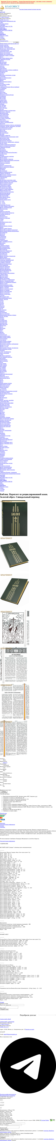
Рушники (2, 350)
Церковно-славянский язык (7, 94)
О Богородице (3, 177)
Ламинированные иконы (6, 285)
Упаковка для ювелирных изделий (8, 391)
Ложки (1, 399)
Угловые (2, 319)
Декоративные (3, 359)
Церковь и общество (5, 135)
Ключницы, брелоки (5, 417)
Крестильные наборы (5, 337)
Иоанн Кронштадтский (6, 264)
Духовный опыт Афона (6, 188)
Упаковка (2, 437)
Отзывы (2, 1002)
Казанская (2, 233)
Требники (2, 89)
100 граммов (3, 363)
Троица (2, 456)
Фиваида (2, 372)
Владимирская (3, 232)
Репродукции (3, 131)
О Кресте (2, 178)
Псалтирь (2, 67)
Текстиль (2, 306)
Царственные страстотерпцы (7, 273)
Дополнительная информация (7, 841)
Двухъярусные (3, 321)
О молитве (2, 76)
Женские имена (4, 277)
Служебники (3, 88)
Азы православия (4, 114)
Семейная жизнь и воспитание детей (9, 136)
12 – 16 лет (2, 203)
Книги (1, 427)
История (2, 134)
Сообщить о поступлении (4, 792)
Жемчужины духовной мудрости (8, 174)
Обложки (2, 416)
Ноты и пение (3, 93)
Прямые (2, 317)
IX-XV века (3, 106)
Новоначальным (4, 115)
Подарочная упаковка (5, 422)
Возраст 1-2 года (4, 346)
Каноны (2, 73)
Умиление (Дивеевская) (6, 250)
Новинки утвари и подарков (7, 55)
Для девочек (3, 340)
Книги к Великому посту (6, 442)
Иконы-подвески (4, 387)
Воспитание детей (4, 138)
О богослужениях (4, 117)
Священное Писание (5, 147)
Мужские (2, 412)
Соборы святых (4, 274)
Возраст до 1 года (4, 345)
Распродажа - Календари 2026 (7, 49)
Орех (1, 330)
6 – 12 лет (2, 202)
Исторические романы (5, 186)
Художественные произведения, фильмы (10, 473)
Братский (2, 375)
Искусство (2, 130)
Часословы (2, 92)
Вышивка (2, 454)
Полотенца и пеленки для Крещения (9, 344)
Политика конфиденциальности (8, 1094)
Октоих (2, 83)
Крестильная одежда (5, 336)
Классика (2, 224)
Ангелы (2, 396)
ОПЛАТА (2, 27)
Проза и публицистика (5, 165)
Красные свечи (4, 450)
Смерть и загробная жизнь (6, 122)
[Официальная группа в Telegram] (28, 1093)
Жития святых (3, 101)
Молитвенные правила (5, 81)
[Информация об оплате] (28, 819)
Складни (2, 295)
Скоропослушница (4, 245)
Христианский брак (5, 139)
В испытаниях (3, 170)
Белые (1, 326)
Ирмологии (3, 79)
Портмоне (2, 414)
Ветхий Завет (3, 62)
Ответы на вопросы (5, 163)
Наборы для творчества (6, 406)
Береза (1, 329)
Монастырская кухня (5, 190)
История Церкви (4, 132)
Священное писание (5, 59)
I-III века (2, 104)
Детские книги (3, 198)
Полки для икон (4, 316)
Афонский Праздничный (6, 374)
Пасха (1, 444)
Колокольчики (3, 397)
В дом (1, 308)
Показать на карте (29, 1029)
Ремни (1, 410)
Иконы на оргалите (5, 292)
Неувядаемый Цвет (5, 252)
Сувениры (2, 434)
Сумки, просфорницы (5, 351)
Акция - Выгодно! (4, 46)
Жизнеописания (4, 113)
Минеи (2, 80)
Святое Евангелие (4, 64)
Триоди (2, 90)
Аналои (2, 303)
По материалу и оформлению (7, 279)
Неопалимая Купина (5, 248)
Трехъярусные (3, 323)
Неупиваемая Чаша (5, 247)
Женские (2, 413)
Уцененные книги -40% (6, 51)
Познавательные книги (6, 222)
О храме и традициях (5, 118)
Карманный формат (5, 194)
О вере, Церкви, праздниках (7, 206)
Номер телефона (4, 1124)
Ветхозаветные (3, 102)
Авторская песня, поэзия (6, 463)
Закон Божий (3, 68)
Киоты (1, 380)
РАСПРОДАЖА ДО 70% (6, 26)
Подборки (2, 169)
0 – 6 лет (2, 201)
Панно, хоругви (4, 299)
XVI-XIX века (3, 108)
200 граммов (3, 366)
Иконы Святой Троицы (6, 228)
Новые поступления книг (6, 54)
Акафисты (2, 72)
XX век (2, 109)
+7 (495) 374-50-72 (4, 17)
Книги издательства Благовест (7, 146)
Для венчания (3, 334)
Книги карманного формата (7, 167)
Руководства (3, 85)
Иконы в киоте (3, 283)
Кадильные (3, 358)
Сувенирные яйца (4, 401)
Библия (2, 60)
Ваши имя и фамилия (5, 1005)
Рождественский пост (5, 425)
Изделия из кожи (4, 408)
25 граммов (3, 367)
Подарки (2, 429)
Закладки (2, 409)
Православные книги (5, 199)
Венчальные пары (4, 296)
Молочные (2, 328)
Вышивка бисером (4, 421)
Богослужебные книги (5, 77)
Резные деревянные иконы (6, 286)
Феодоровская (3, 249)
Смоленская (3, 236)
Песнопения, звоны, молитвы (7, 469)
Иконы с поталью (4, 287)
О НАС (2, 37)
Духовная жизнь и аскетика (7, 156)
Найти (17, 42)
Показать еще (3, 813)
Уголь (1, 379)
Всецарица (2, 243)
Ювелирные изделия (5, 384)
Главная (2, 490)
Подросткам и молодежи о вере (8, 180)
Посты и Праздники (5, 161)
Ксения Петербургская (5, 270)
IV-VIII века (3, 105)
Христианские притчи (5, 129)
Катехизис (2, 123)
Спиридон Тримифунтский (7, 260)
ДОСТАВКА (3, 29)
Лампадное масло (4, 376)
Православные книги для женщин (8, 181)
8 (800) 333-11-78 (4, 19)
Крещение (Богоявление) (6, 439)
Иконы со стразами (5, 290)
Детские (2, 164)
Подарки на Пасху (4, 447)
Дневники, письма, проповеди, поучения (10, 126)
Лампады (2, 311)
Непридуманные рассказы (6, 182)
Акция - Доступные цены (6, 47)
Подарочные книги (5, 392)
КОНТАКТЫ (3, 34)
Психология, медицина (6, 140)
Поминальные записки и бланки (8, 315)
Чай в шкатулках (4, 438)
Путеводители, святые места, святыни (9, 142)
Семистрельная (4, 240)
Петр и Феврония (4, 271)
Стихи (1, 210)
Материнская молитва (5, 176)
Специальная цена (4, 50)
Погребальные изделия (5, 349)
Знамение (2, 239)
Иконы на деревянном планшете (8, 282)
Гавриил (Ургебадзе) (5, 173)
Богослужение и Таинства (6, 159)
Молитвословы (4, 71)
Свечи (1, 354)
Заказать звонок (4, 1129)
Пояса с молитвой (4, 353)
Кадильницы (3, 309)
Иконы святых (3, 257)
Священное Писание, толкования (8, 472)
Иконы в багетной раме (6, 291)
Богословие (3, 97)
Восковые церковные (5, 355)
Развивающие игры (5, 405)
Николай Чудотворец (5, 258)
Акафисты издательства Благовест (8, 152)
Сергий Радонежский (5, 261)
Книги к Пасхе (3, 446)
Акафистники (3, 153)
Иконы (1, 448)
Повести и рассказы (5, 211)
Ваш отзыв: (3, 1008)
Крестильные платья (5, 342)
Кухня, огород (3, 143)
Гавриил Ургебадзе (4, 267)
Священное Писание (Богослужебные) (9, 87)
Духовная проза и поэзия (6, 127)
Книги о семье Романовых (6, 189)
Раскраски (2, 215)
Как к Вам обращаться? (6, 1123)
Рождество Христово (5, 426)
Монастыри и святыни (5, 468)
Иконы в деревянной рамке (7, 281)
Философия (3, 98)
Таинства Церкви (4, 121)
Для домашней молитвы (6, 357)
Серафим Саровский (5, 262)
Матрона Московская (5, 269)
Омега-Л (5, 762)
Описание (2, 827)
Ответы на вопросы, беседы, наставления (10, 125)
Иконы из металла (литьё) (6, 288)
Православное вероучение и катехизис (9, 160)
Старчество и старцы (5, 185)
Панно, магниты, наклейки (7, 400)
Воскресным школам (5, 193)
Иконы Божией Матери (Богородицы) (9, 231)
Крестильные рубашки (5, 341)
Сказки (2, 219)
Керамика (2, 395)
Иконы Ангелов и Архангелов (7, 256)
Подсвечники (3, 312)
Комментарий (3, 1127)
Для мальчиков (3, 338)
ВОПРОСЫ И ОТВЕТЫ (6, 30)
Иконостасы (3, 325)
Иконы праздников (4, 278)
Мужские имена (4, 275)
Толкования (3, 96)
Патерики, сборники (5, 111)
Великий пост (3, 441)
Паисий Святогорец (5, 266)
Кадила (2, 304)
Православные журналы (6, 226)
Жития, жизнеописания (6, 207)
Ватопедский (3, 371)
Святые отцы (3, 100)
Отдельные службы (5, 84)
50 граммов (3, 368)
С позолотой (3, 388)
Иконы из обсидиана (5, 294)
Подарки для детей (4, 404)
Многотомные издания (5, 184)
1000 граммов (3, 364)
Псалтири (2, 148)
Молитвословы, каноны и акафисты (9, 70)
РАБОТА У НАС (4, 35)
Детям (1, 431)
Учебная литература (5, 214)
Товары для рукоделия (5, 420)
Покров (2, 244)
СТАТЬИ (2, 38)
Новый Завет (3, 63)
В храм (2, 302)
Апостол (2, 66)
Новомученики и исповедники (7, 110)
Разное (1, 471)
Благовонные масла (5, 378)
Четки (1, 382)
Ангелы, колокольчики (5, 430)
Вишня (2, 332)
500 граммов (3, 370)
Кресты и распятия (4, 313)
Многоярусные (4, 324)
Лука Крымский (4, 265)
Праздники (3, 119)
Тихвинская (3, 237)
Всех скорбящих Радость (6, 241)
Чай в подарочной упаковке (7, 418)
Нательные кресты (4, 385)
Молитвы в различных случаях (7, 75)
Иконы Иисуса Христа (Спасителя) (9, 229)
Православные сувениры (6, 393)
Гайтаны (2, 307)
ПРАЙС (2, 33)
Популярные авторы (5, 197)
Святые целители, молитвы (7, 191)
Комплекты (3, 168)
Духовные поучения (5, 465)
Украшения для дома (5, 435)
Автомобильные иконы (6, 298)
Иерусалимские (4, 361)
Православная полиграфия (6, 403)
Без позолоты (3, 389)
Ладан (1, 362)
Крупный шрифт (4, 195)
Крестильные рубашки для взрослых (9, 347)
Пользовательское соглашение (7, 1095)
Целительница (3, 254)
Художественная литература (7, 212)
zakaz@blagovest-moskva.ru (10, 1034)
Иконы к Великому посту (6, 443)
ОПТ (1, 31)
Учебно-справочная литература (8, 144)
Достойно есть (3, 253)
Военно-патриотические (6, 172)
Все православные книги (6, 58)
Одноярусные (3, 320)
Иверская (2, 235)
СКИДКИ (2, 25)
